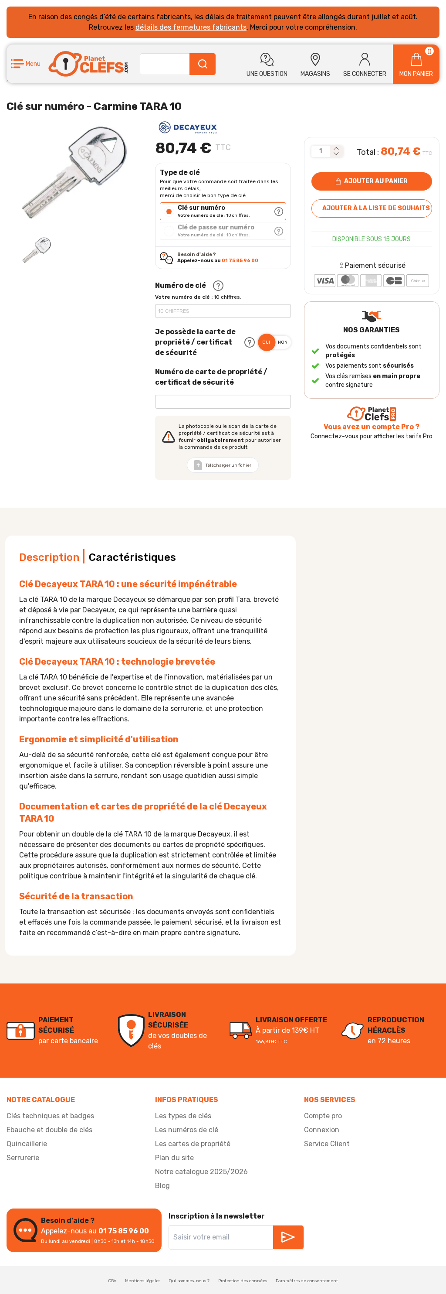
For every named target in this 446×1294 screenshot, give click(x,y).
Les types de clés (183, 1116)
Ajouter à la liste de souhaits (376, 208)
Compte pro (323, 1116)
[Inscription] (288, 1237)
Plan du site (174, 1158)
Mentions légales (142, 1281)
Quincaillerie (27, 1144)
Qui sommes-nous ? (189, 1281)
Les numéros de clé (186, 1130)
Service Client (327, 1144)
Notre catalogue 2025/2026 (201, 1172)
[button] (26, 64)
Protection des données (242, 1281)
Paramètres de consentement (307, 1281)
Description (49, 557)
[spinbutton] (320, 151)
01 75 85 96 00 (240, 260)
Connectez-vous (334, 436)
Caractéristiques (132, 557)
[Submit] (202, 64)
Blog (162, 1185)
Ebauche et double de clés (49, 1130)
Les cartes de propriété (192, 1144)
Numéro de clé (180, 285)
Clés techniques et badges (50, 1116)
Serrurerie (23, 1158)
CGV (112, 1281)
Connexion (321, 1130)
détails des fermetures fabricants (191, 27)
